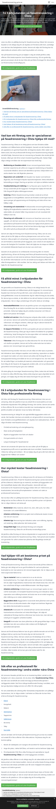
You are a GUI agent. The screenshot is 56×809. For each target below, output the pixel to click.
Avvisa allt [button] (34, 805)
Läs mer (43, 802)
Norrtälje (7, 730)
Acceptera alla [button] (23, 805)
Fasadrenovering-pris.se (12, 2)
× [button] (54, 798)
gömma (22, 108)
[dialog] (28, 803)
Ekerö (6, 701)
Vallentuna (7, 719)
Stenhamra (8, 712)
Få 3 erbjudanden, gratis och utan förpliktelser (28, 26)
